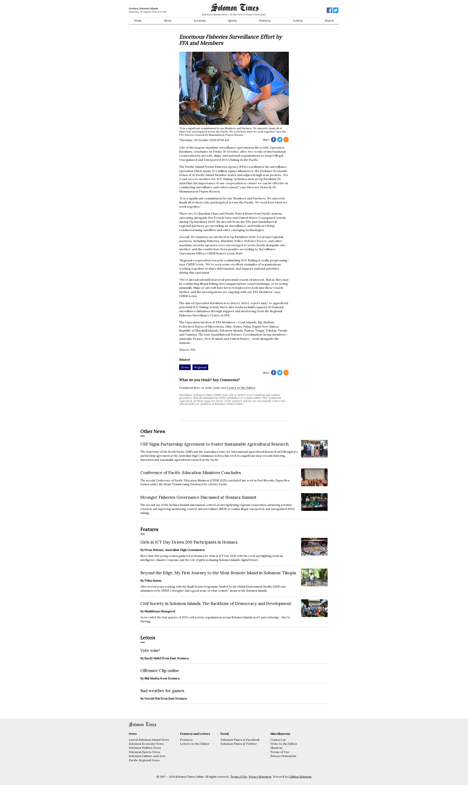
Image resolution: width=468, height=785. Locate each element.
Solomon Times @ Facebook (239, 740)
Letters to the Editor (195, 744)
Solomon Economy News (146, 744)
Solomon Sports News (144, 752)
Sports (232, 20)
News (167, 20)
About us (276, 748)
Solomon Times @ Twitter (238, 744)
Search (329, 20)
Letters (298, 20)
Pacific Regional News (144, 760)
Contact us (278, 740)
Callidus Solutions (300, 776)
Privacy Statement (283, 756)
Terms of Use (279, 752)
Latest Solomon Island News (149, 740)
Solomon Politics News (145, 748)
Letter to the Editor (241, 387)
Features (265, 20)
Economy (200, 20)
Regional (200, 367)
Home (138, 20)
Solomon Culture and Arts (147, 756)
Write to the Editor (283, 744)
